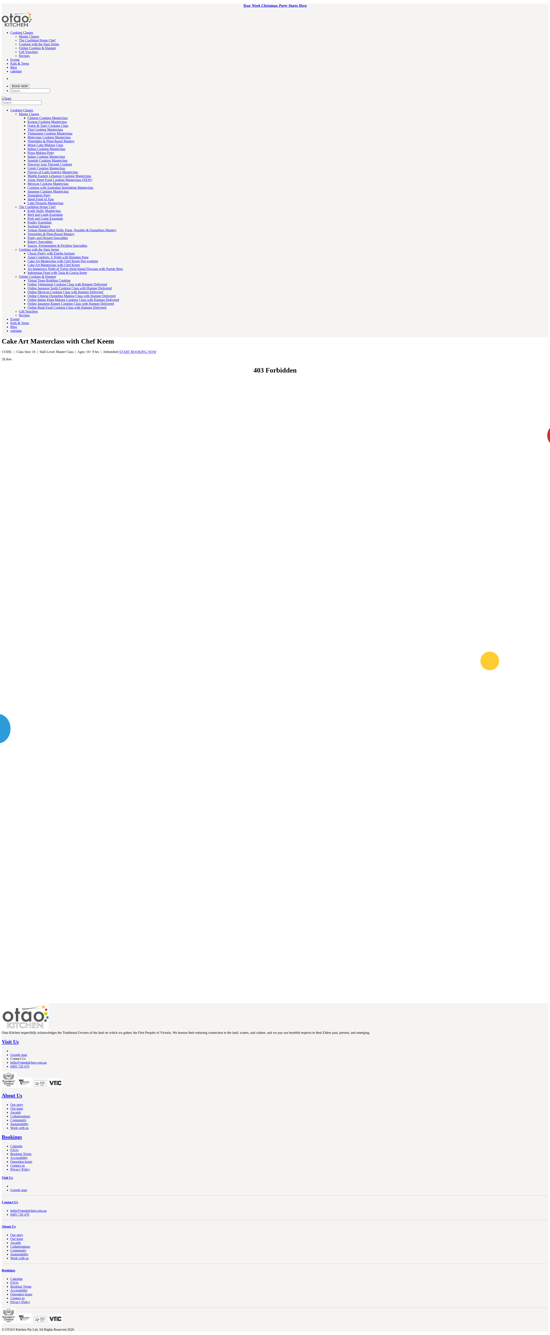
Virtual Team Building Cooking (49, 280)
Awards (15, 1112)
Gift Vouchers (28, 52)
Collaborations (20, 1116)
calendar (16, 71)
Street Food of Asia (41, 199)
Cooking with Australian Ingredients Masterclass (60, 187)
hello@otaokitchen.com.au (28, 1062)
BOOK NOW (20, 86)
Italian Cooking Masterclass (46, 156)
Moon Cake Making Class (45, 145)
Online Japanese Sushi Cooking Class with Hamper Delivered (70, 288)
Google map (18, 1055)
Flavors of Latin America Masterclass (53, 172)
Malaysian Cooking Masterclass (49, 137)
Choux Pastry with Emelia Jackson (51, 253)
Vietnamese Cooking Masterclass (50, 133)
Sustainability (19, 1124)
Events (15, 59)
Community (18, 1120)
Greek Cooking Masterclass (46, 168)
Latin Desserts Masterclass (45, 203)
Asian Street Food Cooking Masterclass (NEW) (60, 180)
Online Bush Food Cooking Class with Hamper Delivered (67, 307)
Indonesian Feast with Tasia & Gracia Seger (57, 273)
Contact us (17, 1165)
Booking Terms (20, 1154)
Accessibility (19, 1158)
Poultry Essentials (40, 222)
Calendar (16, 1146)
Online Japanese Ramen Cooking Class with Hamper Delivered (71, 303)
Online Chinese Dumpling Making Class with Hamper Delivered (72, 296)
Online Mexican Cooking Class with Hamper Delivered (65, 292)
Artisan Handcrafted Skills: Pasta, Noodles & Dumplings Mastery (72, 230)
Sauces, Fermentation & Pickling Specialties (57, 245)
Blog (13, 67)
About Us (12, 1095)
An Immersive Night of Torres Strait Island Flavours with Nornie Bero (75, 269)
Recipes (24, 56)
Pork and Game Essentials (45, 218)
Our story (16, 1104)
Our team (16, 1108)
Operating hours (21, 1161)
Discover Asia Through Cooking (50, 164)
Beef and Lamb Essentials (45, 214)
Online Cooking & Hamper (37, 48)
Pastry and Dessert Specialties (48, 238)
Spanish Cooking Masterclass (47, 160)
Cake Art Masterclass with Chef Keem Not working (63, 261)
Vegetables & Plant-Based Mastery (51, 141)
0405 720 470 (19, 1066)
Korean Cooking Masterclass (47, 122)
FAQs (14, 1150)
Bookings (12, 1137)
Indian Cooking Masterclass (46, 149)
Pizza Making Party (41, 153)
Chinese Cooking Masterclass (48, 118)
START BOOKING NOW (137, 352)
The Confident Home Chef (37, 40)
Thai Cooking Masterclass (45, 129)
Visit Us (10, 1042)
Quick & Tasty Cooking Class (48, 125)
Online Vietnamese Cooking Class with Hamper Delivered (67, 284)
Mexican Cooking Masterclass (48, 184)
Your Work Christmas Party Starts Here (275, 5)
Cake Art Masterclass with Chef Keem (54, 265)
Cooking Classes (21, 32)
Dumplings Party (39, 195)
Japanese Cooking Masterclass (48, 191)
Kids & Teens (19, 63)
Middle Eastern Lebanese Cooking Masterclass (59, 176)
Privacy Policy (20, 1169)
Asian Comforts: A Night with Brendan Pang (58, 257)
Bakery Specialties (40, 242)
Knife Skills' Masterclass (44, 211)
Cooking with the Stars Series (39, 44)
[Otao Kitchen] (17, 26)
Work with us (19, 1128)
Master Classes (29, 36)
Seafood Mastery (39, 226)
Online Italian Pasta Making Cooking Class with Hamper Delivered (73, 300)
